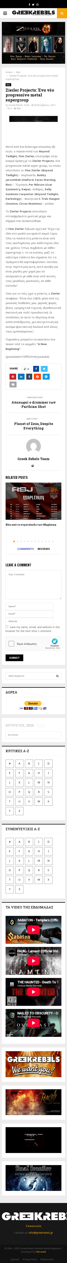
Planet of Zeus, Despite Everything (33, 425)
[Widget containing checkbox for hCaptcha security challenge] (34, 644)
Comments (25, 549)
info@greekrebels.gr (41, 1232)
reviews (44, 549)
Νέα (8, 84)
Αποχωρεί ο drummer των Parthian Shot (34, 404)
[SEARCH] (57, 676)
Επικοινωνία (33, 1226)
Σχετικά (15, 1259)
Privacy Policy (30, 1259)
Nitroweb (41, 1251)
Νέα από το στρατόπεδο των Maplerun (31, 524)
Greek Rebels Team (19, 105)
